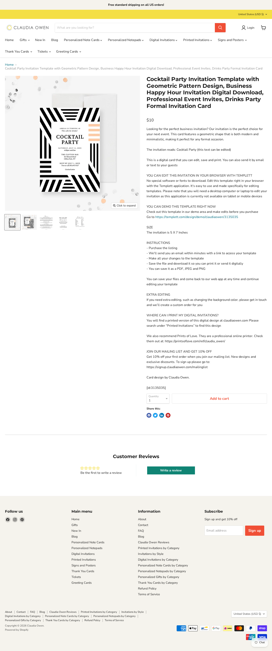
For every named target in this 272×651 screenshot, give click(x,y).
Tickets (43, 51)
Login (250, 28)
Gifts (23, 40)
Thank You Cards (17, 51)
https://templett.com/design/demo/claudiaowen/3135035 (196, 217)
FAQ (141, 531)
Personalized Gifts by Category (158, 577)
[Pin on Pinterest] (168, 415)
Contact (143, 525)
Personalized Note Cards (82, 40)
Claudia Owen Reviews (153, 542)
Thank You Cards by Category (158, 583)
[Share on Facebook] (149, 415)
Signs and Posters (231, 40)
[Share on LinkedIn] (161, 415)
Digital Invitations (163, 40)
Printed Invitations (196, 40)
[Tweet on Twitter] (155, 415)
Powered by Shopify (16, 630)
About (142, 519)
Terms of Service (149, 594)
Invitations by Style (150, 554)
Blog (54, 40)
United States (251, 14)
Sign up (254, 530)
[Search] (220, 27)
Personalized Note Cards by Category (163, 565)
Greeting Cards (67, 51)
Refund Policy (147, 588)
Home (9, 40)
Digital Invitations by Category (158, 560)
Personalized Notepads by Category (162, 571)
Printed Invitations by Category (158, 548)
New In (40, 40)
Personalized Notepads (125, 40)
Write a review (171, 470)
